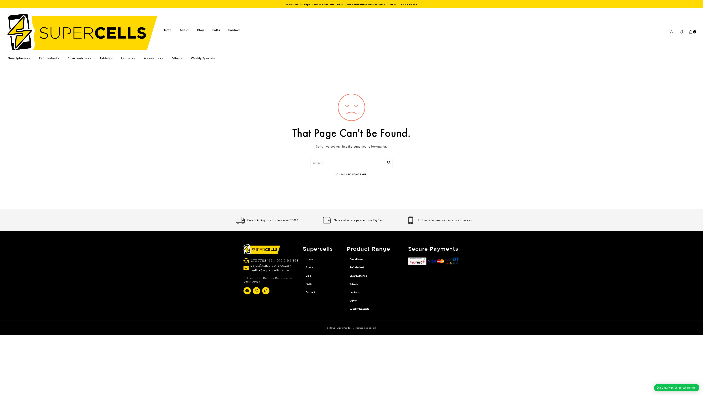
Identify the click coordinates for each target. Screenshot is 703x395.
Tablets (105, 58)
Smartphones (18, 58)
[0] (691, 32)
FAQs (216, 30)
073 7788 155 (408, 4)
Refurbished (48, 58)
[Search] (389, 162)
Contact (234, 30)
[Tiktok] (265, 290)
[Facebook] (247, 290)
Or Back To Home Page (351, 174)
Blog (200, 30)
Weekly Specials (203, 58)
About (184, 30)
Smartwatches (78, 58)
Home (167, 30)
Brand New (356, 259)
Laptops (127, 58)
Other (176, 58)
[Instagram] (256, 290)
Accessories (152, 58)
